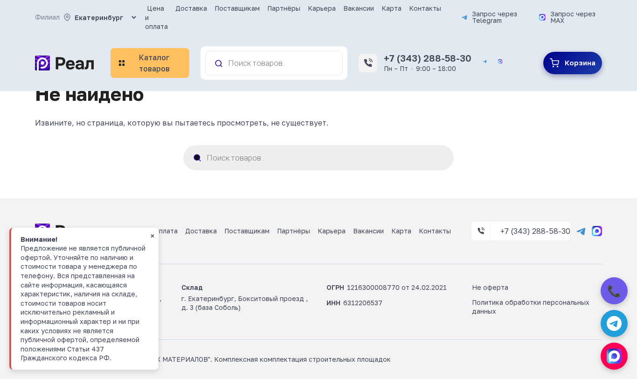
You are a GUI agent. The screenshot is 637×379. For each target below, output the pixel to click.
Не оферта (490, 287)
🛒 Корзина (572, 63)
